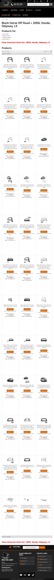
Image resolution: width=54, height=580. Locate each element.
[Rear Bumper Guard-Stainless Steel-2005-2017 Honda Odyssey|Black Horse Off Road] (44, 500)
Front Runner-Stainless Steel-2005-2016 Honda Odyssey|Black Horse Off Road (10, 386)
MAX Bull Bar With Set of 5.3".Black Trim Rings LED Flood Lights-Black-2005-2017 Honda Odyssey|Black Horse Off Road (44, 427)
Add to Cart (10, 231)
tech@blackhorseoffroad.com (9, 563)
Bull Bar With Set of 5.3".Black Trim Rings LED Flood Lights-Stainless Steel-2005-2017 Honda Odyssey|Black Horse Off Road (44, 266)
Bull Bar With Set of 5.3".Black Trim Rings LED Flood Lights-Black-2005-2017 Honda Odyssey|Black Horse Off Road (10, 266)
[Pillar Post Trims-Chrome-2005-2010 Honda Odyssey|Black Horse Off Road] (10, 500)
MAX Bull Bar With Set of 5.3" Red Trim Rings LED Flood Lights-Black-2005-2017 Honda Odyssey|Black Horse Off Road (10, 427)
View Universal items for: (26, 542)
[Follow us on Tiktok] (33, 575)
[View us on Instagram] (25, 575)
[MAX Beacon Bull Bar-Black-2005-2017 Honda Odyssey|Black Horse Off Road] (27, 379)
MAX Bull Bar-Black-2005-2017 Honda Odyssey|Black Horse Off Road (27, 466)
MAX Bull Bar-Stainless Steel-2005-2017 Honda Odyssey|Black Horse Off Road (44, 466)
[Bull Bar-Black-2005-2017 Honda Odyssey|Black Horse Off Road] (10, 299)
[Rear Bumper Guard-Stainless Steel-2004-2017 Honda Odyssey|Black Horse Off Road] (27, 500)
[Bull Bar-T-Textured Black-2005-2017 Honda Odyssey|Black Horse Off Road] (44, 339)
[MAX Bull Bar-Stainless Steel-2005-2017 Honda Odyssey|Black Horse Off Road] (44, 460)
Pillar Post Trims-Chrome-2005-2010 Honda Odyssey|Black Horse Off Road (10, 506)
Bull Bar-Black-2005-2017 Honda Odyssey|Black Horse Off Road (10, 305)
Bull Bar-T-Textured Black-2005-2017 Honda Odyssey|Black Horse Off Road (44, 346)
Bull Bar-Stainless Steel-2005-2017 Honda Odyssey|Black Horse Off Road (44, 306)
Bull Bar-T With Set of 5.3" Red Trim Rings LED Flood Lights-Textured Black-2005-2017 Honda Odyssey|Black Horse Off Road (10, 347)
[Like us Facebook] (21, 575)
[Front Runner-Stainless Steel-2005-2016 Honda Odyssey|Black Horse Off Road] (10, 379)
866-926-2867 (7, 560)
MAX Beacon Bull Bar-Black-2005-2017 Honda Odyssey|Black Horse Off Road (27, 386)
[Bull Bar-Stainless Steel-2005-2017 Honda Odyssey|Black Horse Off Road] (44, 299)
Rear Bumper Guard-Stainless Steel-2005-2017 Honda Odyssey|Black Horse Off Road (44, 506)
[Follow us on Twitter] (29, 575)
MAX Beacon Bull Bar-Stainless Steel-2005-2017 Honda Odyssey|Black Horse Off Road (44, 386)
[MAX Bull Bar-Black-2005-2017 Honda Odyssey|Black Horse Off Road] (27, 460)
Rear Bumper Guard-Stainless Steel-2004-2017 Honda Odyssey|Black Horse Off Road (27, 506)
